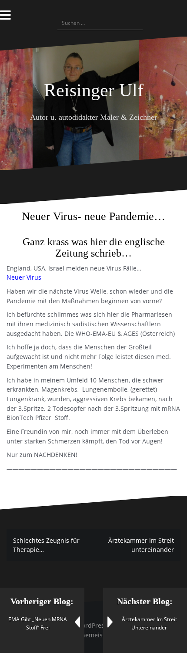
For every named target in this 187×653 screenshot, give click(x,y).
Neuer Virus (24, 277)
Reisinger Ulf (94, 90)
